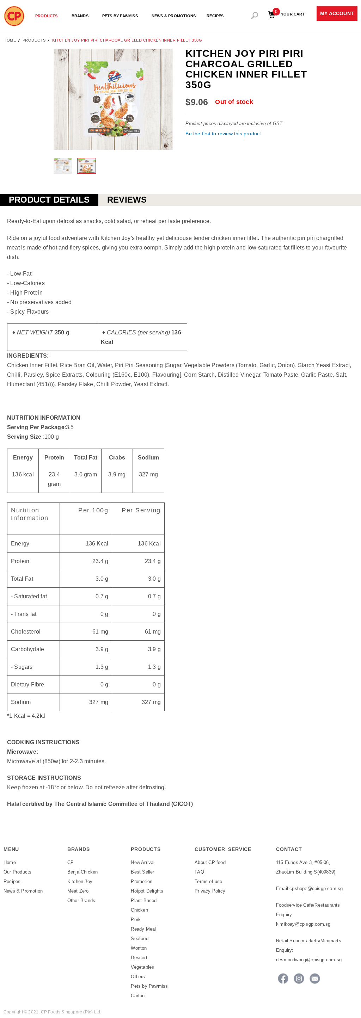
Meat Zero (78, 891)
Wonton (139, 948)
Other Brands (81, 900)
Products (34, 40)
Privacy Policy (210, 891)
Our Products (17, 872)
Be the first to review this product (223, 133)
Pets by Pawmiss (149, 986)
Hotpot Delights (147, 891)
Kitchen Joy (79, 881)
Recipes (12, 881)
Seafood (139, 938)
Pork (136, 919)
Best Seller (142, 872)
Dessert (139, 957)
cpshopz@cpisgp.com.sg (316, 888)
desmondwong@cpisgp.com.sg (309, 959)
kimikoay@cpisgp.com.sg (303, 924)
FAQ (199, 872)
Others (138, 976)
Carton (138, 995)
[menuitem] (48, 16)
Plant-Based (144, 900)
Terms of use (208, 881)
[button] (63, 165)
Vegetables (142, 967)
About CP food (210, 862)
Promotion (141, 881)
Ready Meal (143, 929)
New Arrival (142, 862)
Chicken (139, 910)
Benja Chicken (82, 872)
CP (70, 862)
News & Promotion (23, 891)
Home (10, 40)
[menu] (127, 14)
